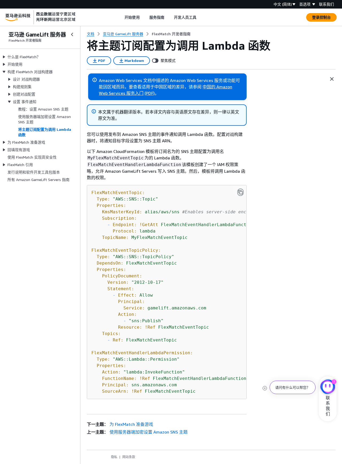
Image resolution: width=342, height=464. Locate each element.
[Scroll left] (120, 17)
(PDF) (150, 93)
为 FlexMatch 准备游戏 (131, 424)
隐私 (114, 457)
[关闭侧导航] (72, 34)
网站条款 (128, 457)
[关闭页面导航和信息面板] (332, 79)
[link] (171, 34)
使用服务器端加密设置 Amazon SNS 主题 (149, 432)
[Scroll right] (200, 17)
